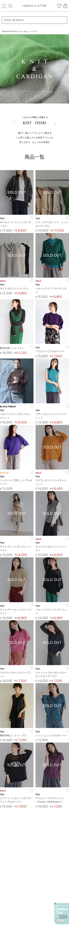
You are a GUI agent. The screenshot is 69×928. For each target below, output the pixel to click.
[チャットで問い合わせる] (61, 913)
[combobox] (34, 20)
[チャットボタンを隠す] (54, 903)
